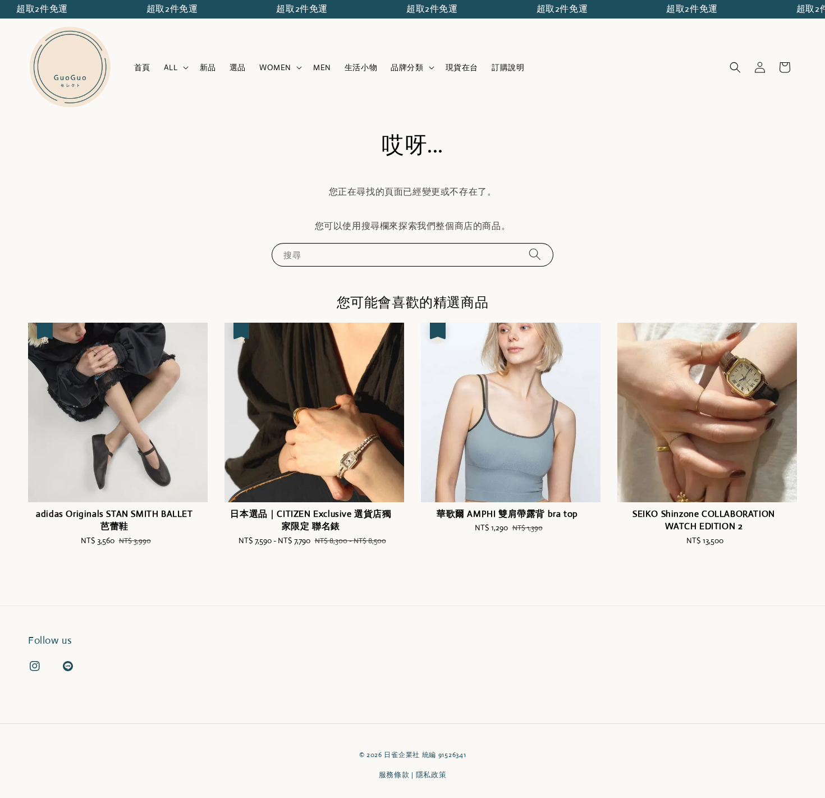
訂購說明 (508, 67)
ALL (171, 67)
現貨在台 (462, 67)
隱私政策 (431, 774)
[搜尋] (535, 254)
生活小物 (361, 67)
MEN (322, 67)
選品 (238, 67)
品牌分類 (407, 67)
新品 (208, 67)
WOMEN (275, 67)
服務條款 (394, 774)
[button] (735, 67)
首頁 (142, 67)
